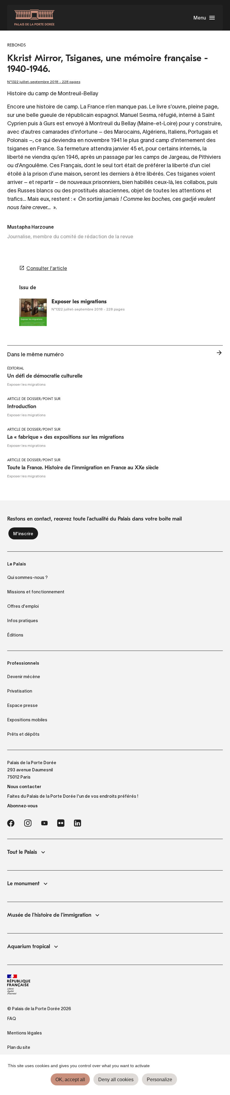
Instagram (27, 823)
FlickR (60, 823)
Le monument (23, 883)
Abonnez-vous (22, 805)
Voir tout (219, 354)
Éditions (15, 635)
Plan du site (18, 1047)
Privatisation (19, 691)
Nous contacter (24, 786)
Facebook (10, 823)
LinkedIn (77, 823)
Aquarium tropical (28, 946)
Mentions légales (24, 1033)
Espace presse (22, 705)
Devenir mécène (23, 676)
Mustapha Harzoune (30, 227)
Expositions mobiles (27, 719)
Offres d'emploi (23, 606)
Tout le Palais (22, 852)
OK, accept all (70, 1079)
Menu (199, 17)
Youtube (44, 823)
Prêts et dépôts (23, 734)
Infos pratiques (22, 620)
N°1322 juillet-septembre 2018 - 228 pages (43, 82)
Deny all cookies (116, 1079)
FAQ (11, 1018)
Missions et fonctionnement (35, 591)
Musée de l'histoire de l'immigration (49, 915)
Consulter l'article (46, 268)
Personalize (159, 1079)
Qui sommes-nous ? (27, 577)
